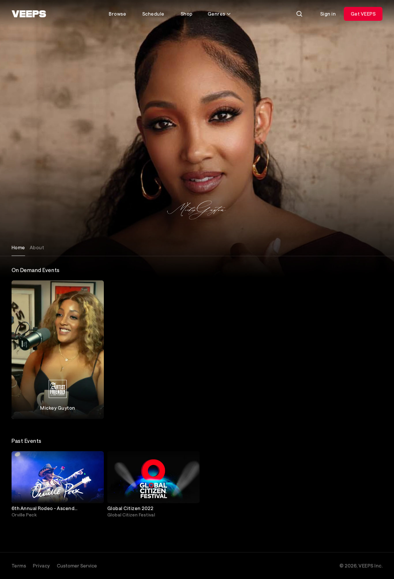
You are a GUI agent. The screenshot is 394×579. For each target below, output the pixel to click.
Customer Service (77, 565)
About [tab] (37, 247)
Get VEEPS (363, 13)
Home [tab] (18, 247)
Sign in (328, 13)
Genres (216, 13)
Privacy (41, 565)
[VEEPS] (29, 13)
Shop (187, 13)
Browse (117, 13)
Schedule (153, 13)
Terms (19, 565)
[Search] (299, 14)
